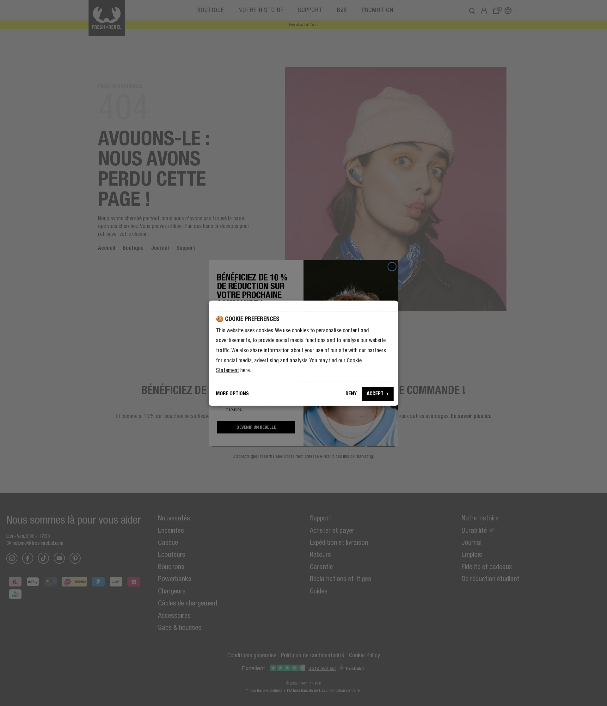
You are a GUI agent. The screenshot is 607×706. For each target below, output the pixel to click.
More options (232, 393)
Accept (375, 393)
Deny (351, 393)
